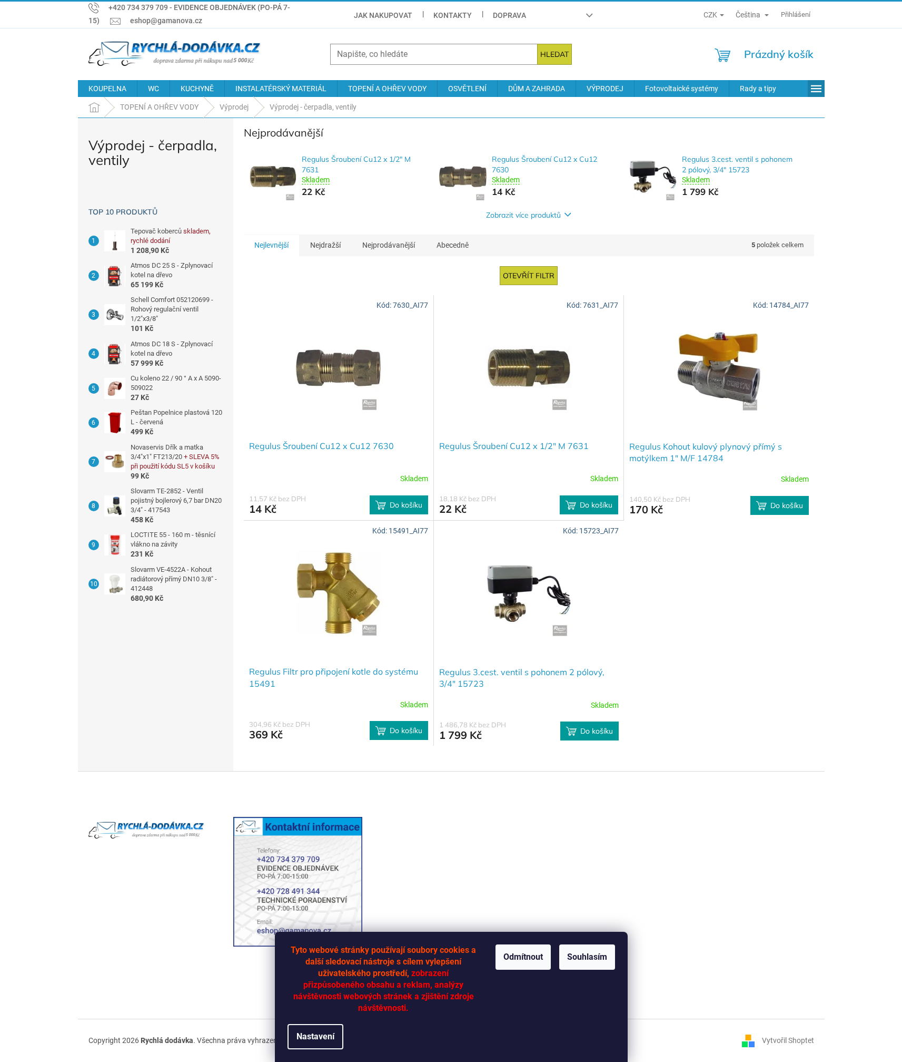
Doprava (509, 15)
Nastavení (315, 1036)
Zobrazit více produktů (523, 215)
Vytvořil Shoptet (788, 1040)
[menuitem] (107, 88)
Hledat (554, 54)
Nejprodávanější (388, 245)
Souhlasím (587, 957)
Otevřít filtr (528, 275)
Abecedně (453, 245)
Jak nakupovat (383, 15)
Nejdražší (325, 245)
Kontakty (452, 15)
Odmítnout (523, 957)
